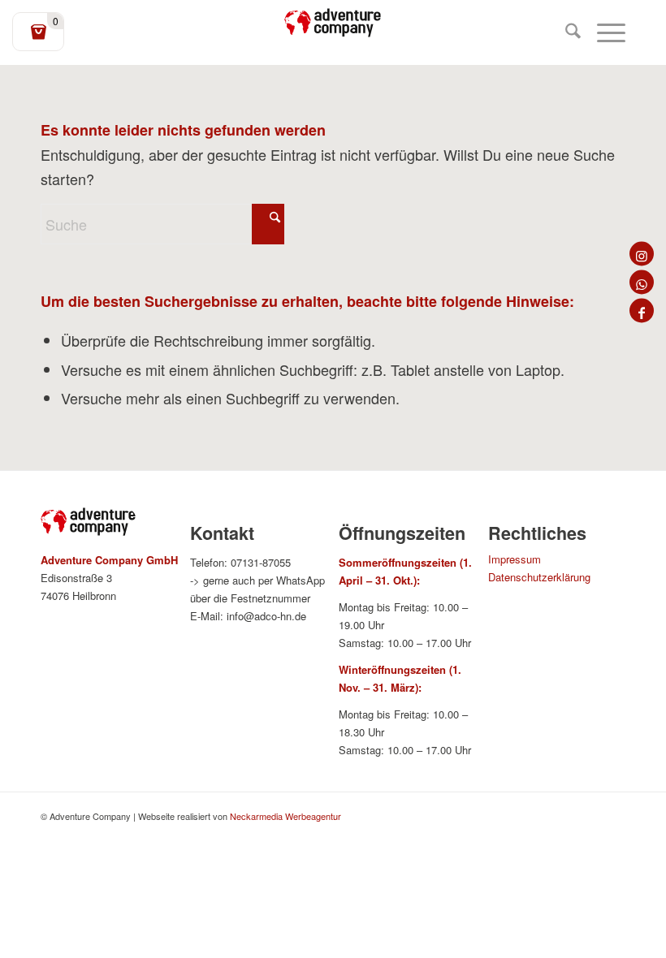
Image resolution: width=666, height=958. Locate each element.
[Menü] (603, 32)
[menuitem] (565, 32)
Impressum (514, 559)
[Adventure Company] (333, 22)
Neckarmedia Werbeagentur (285, 815)
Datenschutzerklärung (539, 577)
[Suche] (565, 32)
